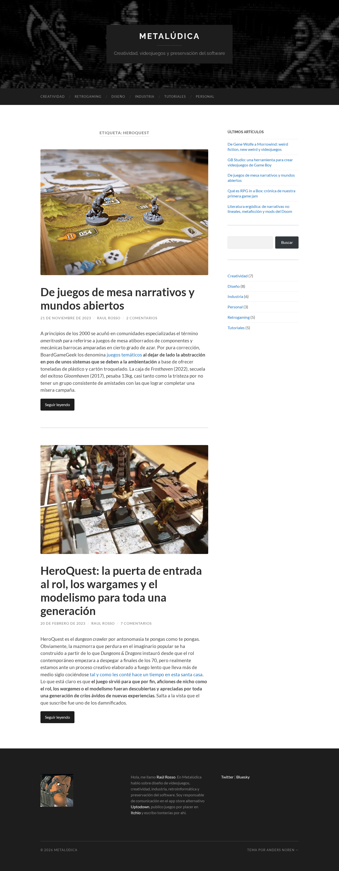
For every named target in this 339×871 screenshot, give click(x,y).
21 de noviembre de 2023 (65, 318)
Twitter (227, 776)
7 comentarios (136, 623)
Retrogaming (88, 96)
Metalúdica (169, 36)
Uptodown (140, 806)
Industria (144, 96)
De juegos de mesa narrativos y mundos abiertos (117, 298)
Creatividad (52, 96)
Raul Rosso (108, 318)
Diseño (118, 96)
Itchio (136, 812)
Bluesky (243, 776)
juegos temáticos (124, 354)
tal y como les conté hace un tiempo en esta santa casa (146, 674)
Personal (205, 96)
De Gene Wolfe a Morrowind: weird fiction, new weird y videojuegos (258, 147)
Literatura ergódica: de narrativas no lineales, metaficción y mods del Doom (260, 209)
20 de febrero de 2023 (62, 623)
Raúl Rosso (166, 776)
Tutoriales (175, 96)
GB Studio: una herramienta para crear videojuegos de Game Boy (260, 162)
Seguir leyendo (57, 404)
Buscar (287, 242)
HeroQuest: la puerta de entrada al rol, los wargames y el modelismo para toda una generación (121, 590)
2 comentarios (141, 318)
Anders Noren (281, 850)
